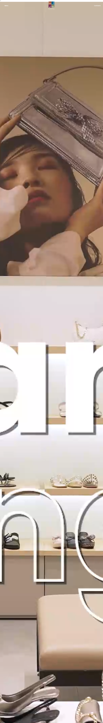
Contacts (97, 6)
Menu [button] (6, 6)
